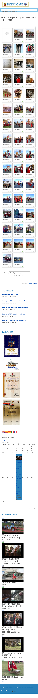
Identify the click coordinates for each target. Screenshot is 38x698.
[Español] (6, 431)
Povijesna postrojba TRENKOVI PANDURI (15, 4)
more (3, 681)
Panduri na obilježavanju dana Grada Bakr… (16, 307)
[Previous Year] (3, 440)
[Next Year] (5, 440)
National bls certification (31, 508)
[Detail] (20, 41)
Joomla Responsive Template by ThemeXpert (12, 691)
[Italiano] (12, 431)
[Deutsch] (9, 431)
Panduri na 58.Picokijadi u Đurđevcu (13, 314)
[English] (3, 431)
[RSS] (35, 26)
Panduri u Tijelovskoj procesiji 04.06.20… (15, 320)
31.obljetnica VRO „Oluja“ (10, 294)
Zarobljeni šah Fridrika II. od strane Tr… (14, 301)
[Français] (15, 431)
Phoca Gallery (33, 283)
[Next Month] (6, 440)
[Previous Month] (4, 440)
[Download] (22, 41)
